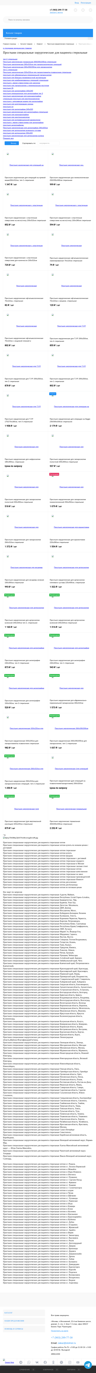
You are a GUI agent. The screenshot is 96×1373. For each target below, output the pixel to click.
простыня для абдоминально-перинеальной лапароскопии (27, 75)
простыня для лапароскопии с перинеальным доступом (26, 85)
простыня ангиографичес (13, 125)
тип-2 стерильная (10, 59)
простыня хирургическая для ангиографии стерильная (25, 112)
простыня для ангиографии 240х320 (18, 109)
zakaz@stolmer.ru (67, 1343)
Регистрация (86, 3)
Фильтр (13, 143)
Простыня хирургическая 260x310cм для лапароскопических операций (32, 64)
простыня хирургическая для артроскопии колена (23, 136)
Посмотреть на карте (59, 1331)
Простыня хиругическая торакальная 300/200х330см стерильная (29, 62)
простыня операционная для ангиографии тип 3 (23, 93)
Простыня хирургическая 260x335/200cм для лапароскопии (27, 67)
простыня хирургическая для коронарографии (22, 96)
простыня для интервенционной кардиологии (21, 120)
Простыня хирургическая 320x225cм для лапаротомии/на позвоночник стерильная (37, 72)
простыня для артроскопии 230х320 (18, 133)
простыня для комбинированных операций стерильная (25, 80)
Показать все (8, 138)
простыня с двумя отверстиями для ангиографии (23, 122)
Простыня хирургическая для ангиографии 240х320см (25, 128)
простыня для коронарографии (16, 115)
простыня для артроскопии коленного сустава (22, 130)
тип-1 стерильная (10, 70)
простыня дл (8, 107)
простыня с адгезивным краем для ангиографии (23, 101)
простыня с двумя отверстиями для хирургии (21, 83)
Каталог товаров (14, 33)
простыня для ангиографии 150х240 (18, 91)
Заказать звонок (56, 12)
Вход (77, 3)
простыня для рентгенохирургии (16, 117)
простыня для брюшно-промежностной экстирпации (24, 78)
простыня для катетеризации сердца (18, 104)
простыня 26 (8, 88)
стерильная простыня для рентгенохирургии (21, 99)
